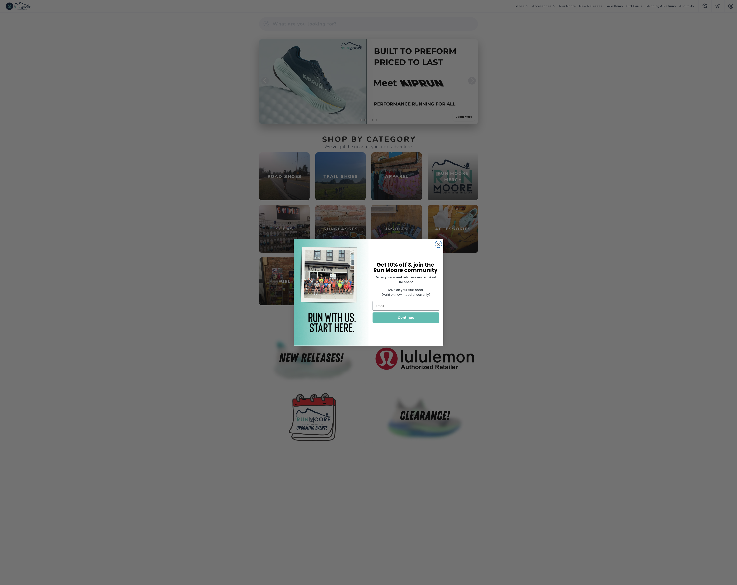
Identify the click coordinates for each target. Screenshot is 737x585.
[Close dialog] (438, 244)
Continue (406, 317)
